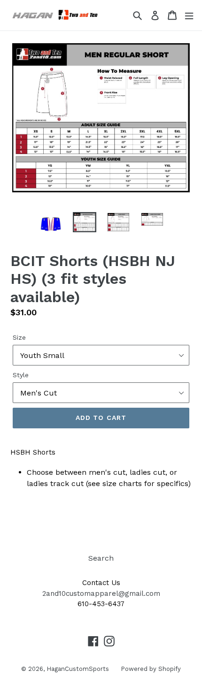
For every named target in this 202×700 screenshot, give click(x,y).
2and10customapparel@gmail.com (101, 593)
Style (21, 375)
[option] (51, 224)
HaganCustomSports (78, 668)
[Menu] (189, 15)
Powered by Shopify (151, 668)
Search (101, 558)
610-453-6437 (101, 604)
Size (19, 337)
